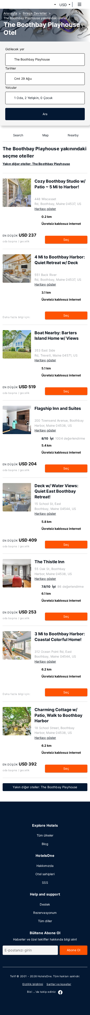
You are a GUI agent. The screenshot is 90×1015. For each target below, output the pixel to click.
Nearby (73, 135)
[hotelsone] (19, 4)
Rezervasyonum (45, 913)
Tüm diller (45, 921)
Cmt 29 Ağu (23, 78)
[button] (49, 5)
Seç (66, 239)
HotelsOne (45, 976)
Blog (45, 844)
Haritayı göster (45, 209)
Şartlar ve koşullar (59, 984)
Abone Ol (73, 950)
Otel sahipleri (44, 874)
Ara (45, 114)
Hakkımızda (45, 866)
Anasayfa (10, 13)
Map (45, 135)
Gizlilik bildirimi (32, 984)
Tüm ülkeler (45, 835)
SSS (45, 882)
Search (18, 135)
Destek (45, 904)
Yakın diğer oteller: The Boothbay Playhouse (36, 164)
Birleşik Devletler (35, 13)
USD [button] (63, 5)
